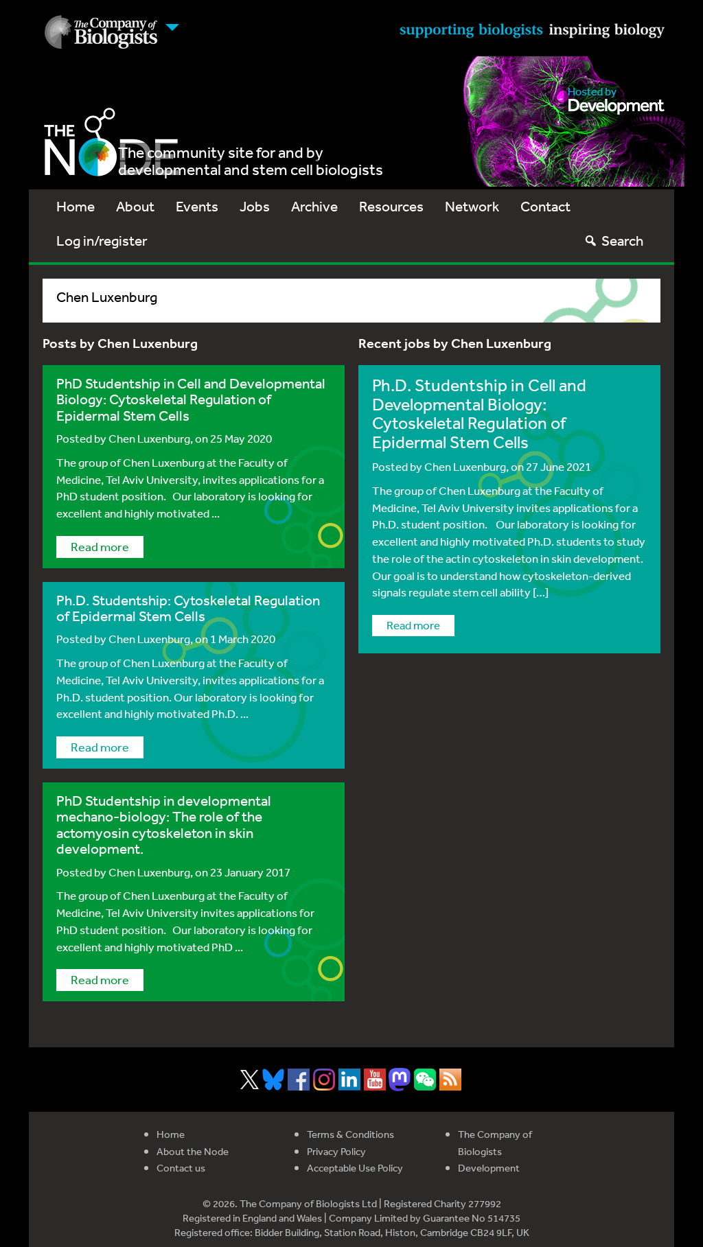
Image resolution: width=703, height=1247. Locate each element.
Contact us (181, 1167)
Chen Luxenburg (149, 438)
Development (489, 1167)
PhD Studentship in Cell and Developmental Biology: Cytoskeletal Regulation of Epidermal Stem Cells (190, 399)
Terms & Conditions (350, 1134)
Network (472, 206)
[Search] (591, 240)
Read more (100, 546)
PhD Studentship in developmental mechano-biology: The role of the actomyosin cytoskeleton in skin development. (163, 824)
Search (622, 240)
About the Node (193, 1151)
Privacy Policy (336, 1151)
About (135, 206)
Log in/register (102, 240)
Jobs (255, 206)
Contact (545, 206)
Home (75, 206)
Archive (314, 206)
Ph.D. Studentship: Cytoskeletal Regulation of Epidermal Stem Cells (188, 608)
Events (197, 206)
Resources (391, 206)
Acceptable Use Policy (355, 1167)
